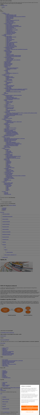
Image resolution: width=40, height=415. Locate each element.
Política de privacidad (24, 404)
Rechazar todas (29, 409)
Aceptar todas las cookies (29, 406)
